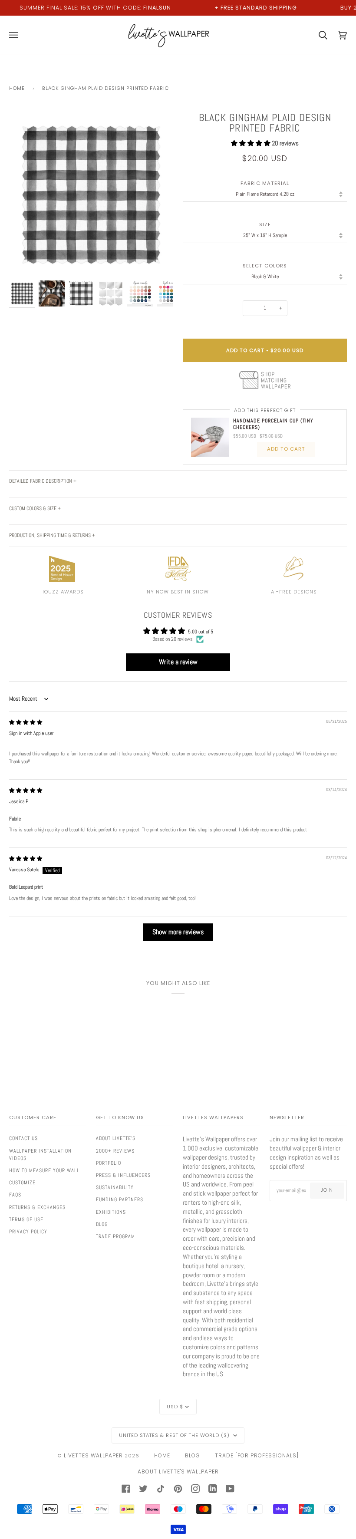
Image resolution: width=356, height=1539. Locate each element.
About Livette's (115, 1138)
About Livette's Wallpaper (178, 1471)
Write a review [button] (178, 661)
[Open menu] (19, 35)
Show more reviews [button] (178, 931)
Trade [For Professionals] (257, 1455)
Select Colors (265, 266)
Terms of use (26, 1219)
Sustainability (115, 1187)
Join (327, 1189)
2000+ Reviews (115, 1150)
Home (17, 88)
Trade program (115, 1236)
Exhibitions (111, 1212)
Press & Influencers (123, 1175)
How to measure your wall (44, 1170)
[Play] (91, 222)
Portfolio (108, 1163)
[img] (25, 722)
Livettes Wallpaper (93, 1455)
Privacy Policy (28, 1231)
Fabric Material (265, 183)
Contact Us (23, 1138)
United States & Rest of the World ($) (175, 1435)
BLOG (192, 1455)
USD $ (175, 1406)
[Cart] (317, 35)
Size (265, 224)
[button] (251, 143)
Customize (22, 1182)
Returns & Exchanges (37, 1207)
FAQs (15, 1194)
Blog (102, 1224)
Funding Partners (119, 1199)
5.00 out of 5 (200, 631)
